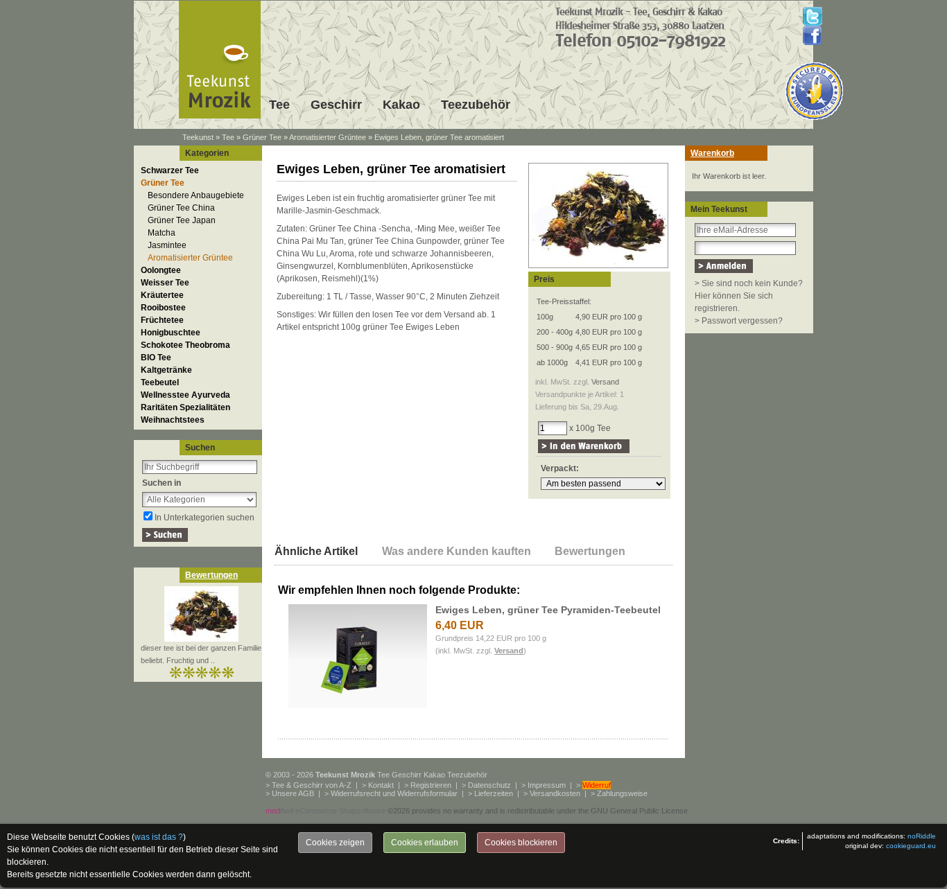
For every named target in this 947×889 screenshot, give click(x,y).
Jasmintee (167, 245)
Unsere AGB (293, 793)
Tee (279, 105)
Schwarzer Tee (170, 170)
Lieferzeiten (493, 793)
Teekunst (198, 137)
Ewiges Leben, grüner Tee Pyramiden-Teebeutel (548, 609)
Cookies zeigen (335, 842)
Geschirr (336, 105)
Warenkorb (712, 153)
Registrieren (430, 785)
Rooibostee (163, 308)
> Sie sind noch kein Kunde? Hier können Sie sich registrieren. (749, 296)
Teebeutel (160, 382)
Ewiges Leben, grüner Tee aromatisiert (439, 137)
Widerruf (596, 785)
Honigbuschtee (170, 332)
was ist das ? (158, 837)
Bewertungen (211, 575)
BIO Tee (156, 357)
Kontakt (381, 785)
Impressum (547, 785)
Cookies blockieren (521, 842)
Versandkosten (555, 793)
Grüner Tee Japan (182, 220)
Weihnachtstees (173, 420)
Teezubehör (475, 105)
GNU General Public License (639, 811)
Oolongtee (161, 270)
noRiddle (921, 836)
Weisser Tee (165, 283)
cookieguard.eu (911, 846)
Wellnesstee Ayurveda (185, 395)
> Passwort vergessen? (739, 321)
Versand (605, 382)
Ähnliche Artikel (316, 551)
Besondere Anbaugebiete (196, 195)
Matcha (161, 233)
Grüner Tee (262, 137)
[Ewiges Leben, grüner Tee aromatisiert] (598, 269)
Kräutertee (162, 295)
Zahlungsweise (622, 793)
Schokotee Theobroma (185, 345)
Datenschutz (489, 785)
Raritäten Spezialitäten (185, 407)
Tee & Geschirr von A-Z (311, 785)
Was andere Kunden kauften (456, 551)
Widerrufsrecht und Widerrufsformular (394, 793)
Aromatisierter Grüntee (327, 137)
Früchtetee (162, 320)
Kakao (401, 105)
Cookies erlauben (424, 842)
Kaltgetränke (166, 370)
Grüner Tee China (181, 208)
